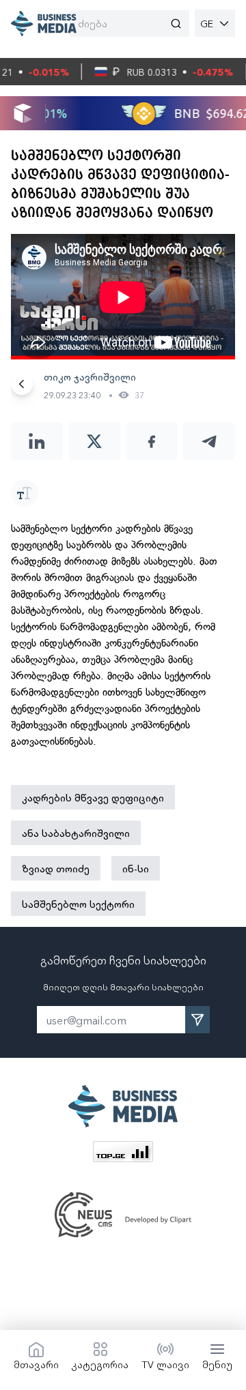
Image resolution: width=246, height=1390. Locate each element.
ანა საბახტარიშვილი (76, 833)
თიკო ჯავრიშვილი (90, 376)
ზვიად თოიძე (56, 868)
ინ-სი (135, 868)
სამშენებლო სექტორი (78, 904)
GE (206, 23)
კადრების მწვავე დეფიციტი (93, 797)
